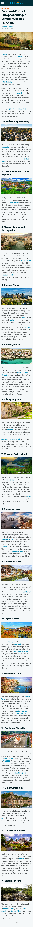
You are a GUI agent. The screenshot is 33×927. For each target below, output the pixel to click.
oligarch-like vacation (20, 651)
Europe (4, 54)
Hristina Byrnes (8, 27)
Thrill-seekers (26, 260)
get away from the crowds (10, 439)
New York (17, 644)
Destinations (5, 8)
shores (24, 318)
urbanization (8, 758)
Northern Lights (18, 551)
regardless (11, 480)
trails (29, 496)
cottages (10, 430)
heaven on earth (7, 275)
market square (20, 773)
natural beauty (6, 82)
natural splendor (7, 539)
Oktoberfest (5, 147)
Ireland (19, 93)
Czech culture (14, 203)
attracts (20, 56)
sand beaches (21, 713)
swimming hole (21, 711)
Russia (10, 642)
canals (21, 859)
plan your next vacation (17, 109)
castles (11, 320)
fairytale (26, 159)
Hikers (3, 161)
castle (3, 818)
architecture (27, 592)
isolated (4, 546)
